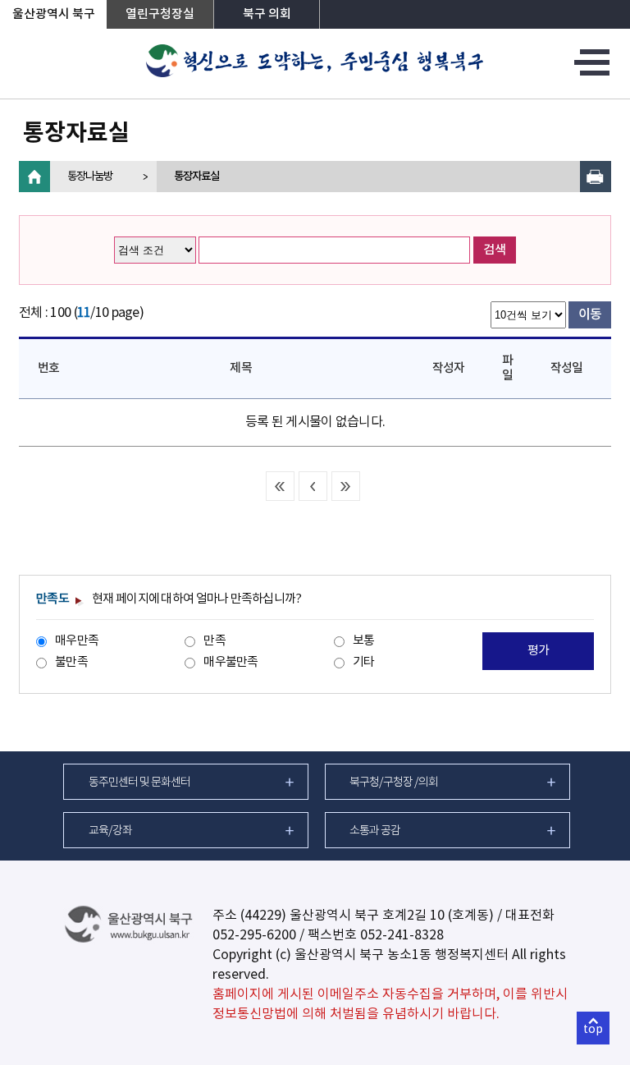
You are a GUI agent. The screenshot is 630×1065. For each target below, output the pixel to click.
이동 (590, 314)
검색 (494, 250)
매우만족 (76, 641)
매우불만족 (230, 662)
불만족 (71, 662)
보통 (364, 641)
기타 (364, 662)
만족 (214, 641)
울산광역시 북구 (53, 14)
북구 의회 (267, 14)
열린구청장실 (160, 14)
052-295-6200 (254, 935)
